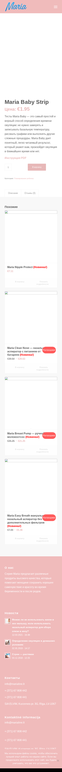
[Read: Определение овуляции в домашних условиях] (8, 642)
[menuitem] (48, 6)
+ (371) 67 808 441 (16, 697)
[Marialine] (26, 6)
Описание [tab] (13, 193)
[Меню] (55, 7)
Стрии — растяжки (23, 654)
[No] (58, 760)
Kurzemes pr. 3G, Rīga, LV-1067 (37, 703)
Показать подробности (42, 283)
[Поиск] (48, 6)
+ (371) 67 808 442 (16, 690)
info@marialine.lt (14, 684)
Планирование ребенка (24, 178)
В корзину (36, 167)
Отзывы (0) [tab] (29, 193)
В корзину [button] (19, 282)
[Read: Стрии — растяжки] (8, 656)
